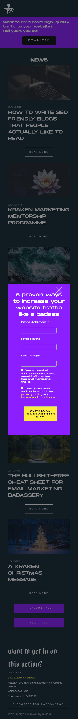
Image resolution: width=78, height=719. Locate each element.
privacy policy (31, 394)
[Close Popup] (59, 290)
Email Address (35, 322)
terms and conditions (38, 397)
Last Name (30, 355)
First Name (30, 339)
